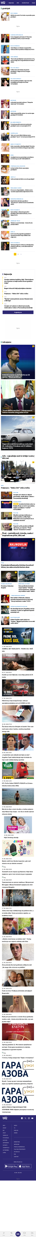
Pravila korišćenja (19, 1147)
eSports (5, 1145)
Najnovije (11, 3)
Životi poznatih (15, 209)
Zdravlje (5, 1135)
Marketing (17, 1142)
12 (33, 381)
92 (33, 346)
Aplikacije (17, 1151)
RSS (15, 1154)
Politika (15, 492)
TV (14, 1128)
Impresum (16, 1144)
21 (7, 210)
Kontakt (16, 1156)
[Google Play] (11, 1166)
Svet (2, 485)
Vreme (15, 1133)
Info (4, 1125)
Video (15, 1125)
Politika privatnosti (19, 1149)
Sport (4, 1128)
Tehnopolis (5, 408)
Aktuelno (13, 100)
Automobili (5, 441)
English (16, 1130)
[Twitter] (25, 1118)
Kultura (5, 1140)
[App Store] (24, 1166)
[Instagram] (29, 1118)
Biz (4, 1130)
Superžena (6, 1142)
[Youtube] (32, 1118)
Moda (12, 155)
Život (4, 1133)
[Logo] (3, 3)
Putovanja (6, 1138)
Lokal (4, 1152)
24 (7, 243)
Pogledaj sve (18, 312)
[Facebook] (22, 1118)
